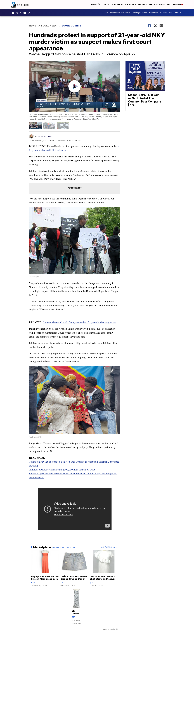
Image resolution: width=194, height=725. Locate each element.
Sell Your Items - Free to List (63, 548)
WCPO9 (13, 13)
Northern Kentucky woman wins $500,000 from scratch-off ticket (62, 469)
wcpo (21, 13)
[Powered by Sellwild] (114, 629)
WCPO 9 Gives (166, 12)
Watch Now (174, 4)
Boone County (71, 25)
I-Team (105, 12)
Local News (49, 25)
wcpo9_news (17, 13)
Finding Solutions (140, 12)
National (117, 4)
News (32, 25)
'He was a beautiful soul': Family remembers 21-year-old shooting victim (79, 322)
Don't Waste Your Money (120, 12)
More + (178, 12)
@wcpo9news (29, 13)
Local (106, 4)
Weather (130, 4)
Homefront (153, 12)
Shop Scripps (157, 4)
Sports (142, 4)
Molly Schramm (45, 136)
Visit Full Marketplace (109, 547)
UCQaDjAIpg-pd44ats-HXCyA (25, 13)
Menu (94, 4)
